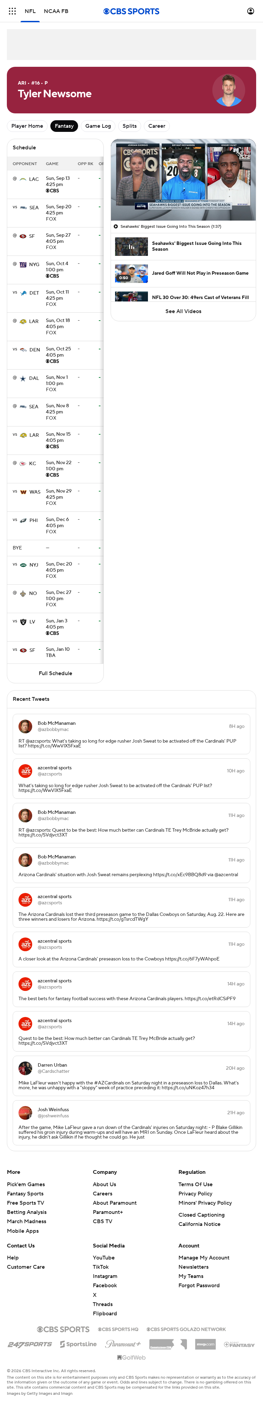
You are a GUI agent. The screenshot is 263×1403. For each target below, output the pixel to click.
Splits (130, 126)
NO (33, 594)
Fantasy (64, 126)
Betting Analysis (27, 1212)
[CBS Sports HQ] (118, 1328)
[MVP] (205, 1341)
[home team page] (23, 179)
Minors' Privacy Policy (205, 1203)
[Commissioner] (168, 1341)
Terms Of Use (195, 1184)
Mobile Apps (23, 1231)
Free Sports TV (25, 1203)
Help (13, 1257)
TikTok (101, 1267)
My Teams (190, 1276)
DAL (34, 378)
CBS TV (102, 1221)
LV (32, 622)
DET (34, 293)
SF (32, 236)
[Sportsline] (78, 1343)
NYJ (33, 565)
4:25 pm (58, 182)
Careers (102, 1193)
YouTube (104, 1257)
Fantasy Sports (25, 1193)
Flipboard (105, 1313)
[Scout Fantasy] (239, 1344)
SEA (34, 208)
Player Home (27, 126)
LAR (34, 322)
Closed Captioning (201, 1215)
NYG (34, 265)
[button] (12, 11)
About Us (104, 1184)
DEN (34, 350)
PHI (33, 521)
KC (32, 464)
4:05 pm (58, 239)
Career (156, 126)
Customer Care (26, 1267)
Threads (103, 1304)
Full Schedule (55, 673)
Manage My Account (203, 1257)
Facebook (105, 1285)
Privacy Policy (195, 1193)
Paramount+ (108, 1212)
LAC (34, 179)
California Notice (199, 1224)
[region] (183, 180)
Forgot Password (199, 1285)
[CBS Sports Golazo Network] (186, 1328)
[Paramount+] (123, 1342)
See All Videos (183, 311)
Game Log (98, 126)
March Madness (26, 1221)
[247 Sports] (30, 1343)
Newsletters (193, 1267)
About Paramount (115, 1203)
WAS (34, 492)
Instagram (105, 1276)
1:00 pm (57, 267)
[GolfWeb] (131, 1357)
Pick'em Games (26, 1184)
